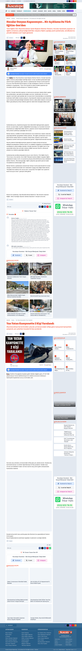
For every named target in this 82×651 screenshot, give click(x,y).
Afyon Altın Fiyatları (42, 643)
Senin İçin (71, 10)
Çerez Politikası (69, 641)
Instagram (43, 255)
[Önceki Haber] (73, 15)
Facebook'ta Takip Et (66, 190)
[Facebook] (67, 1)
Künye (8, 1)
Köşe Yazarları (8, 632)
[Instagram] (71, 1)
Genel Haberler (25, 632)
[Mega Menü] (6, 11)
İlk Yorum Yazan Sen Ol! (30, 552)
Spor (45, 11)
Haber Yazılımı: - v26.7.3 (65, 649)
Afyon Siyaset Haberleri (11, 640)
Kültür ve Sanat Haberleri (28, 638)
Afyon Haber (41, 640)
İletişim (19, 1)
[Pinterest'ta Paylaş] (47, 207)
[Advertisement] (29, 114)
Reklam (13, 1)
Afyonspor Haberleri (10, 643)
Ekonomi (40, 11)
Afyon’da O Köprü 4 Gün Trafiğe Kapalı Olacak (28, 14)
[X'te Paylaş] (24, 38)
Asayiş (49, 11)
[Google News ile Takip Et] (47, 69)
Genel (54, 11)
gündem (11, 37)
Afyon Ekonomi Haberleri (11, 641)
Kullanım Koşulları (58, 644)
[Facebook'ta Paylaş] (22, 38)
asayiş (10, 333)
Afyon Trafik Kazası (42, 636)
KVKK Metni (68, 642)
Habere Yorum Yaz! (30, 211)
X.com (30, 255)
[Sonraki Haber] (75, 15)
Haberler (8, 18)
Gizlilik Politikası (69, 639)
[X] (69, 1)
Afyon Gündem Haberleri (11, 638)
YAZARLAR (10, 625)
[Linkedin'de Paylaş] (45, 207)
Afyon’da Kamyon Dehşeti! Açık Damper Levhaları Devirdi (59, 14)
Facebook (17, 255)
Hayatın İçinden (25, 640)
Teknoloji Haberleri (26, 645)
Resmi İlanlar (8, 634)
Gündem (13, 11)
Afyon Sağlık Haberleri (27, 634)
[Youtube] (74, 1)
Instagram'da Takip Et (66, 198)
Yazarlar (19, 11)
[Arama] (76, 11)
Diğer (63, 11)
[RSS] (76, 1)
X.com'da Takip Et (66, 194)
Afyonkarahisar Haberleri (44, 641)
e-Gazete (7, 636)
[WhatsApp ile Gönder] (50, 207)
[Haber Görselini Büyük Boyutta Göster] (29, 53)
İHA (14, 365)
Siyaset (35, 11)
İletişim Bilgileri (69, 644)
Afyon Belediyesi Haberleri (44, 634)
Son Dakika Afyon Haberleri (44, 632)
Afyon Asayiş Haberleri (11, 645)
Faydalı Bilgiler (25, 641)
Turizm (59, 11)
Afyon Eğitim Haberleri (27, 636)
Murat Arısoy (13, 69)
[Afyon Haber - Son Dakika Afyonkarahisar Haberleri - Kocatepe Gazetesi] (65, 632)
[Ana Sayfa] (9, 11)
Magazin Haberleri (26, 643)
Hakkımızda (57, 639)
